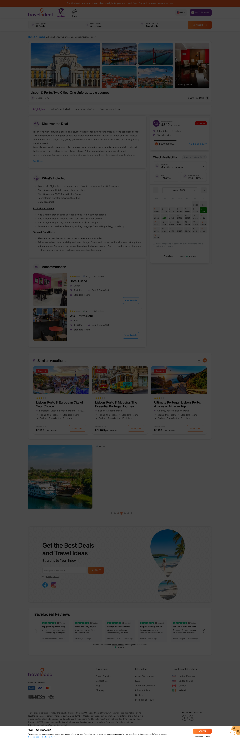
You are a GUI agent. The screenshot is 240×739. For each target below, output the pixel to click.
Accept (202, 731)
